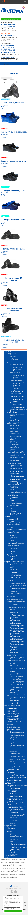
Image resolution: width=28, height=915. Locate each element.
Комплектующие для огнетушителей (12, 725)
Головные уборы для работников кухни (16, 466)
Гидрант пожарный (12, 719)
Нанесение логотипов (16, 503)
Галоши (12, 521)
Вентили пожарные (12, 716)
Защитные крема (14, 700)
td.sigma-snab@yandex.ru (7, 57)
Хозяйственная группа (10, 825)
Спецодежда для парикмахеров (14, 474)
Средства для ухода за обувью (18, 847)
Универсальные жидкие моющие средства (16, 816)
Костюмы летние (14, 427)
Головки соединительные (14, 721)
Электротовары (14, 854)
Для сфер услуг (14, 497)
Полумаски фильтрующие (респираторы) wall (17, 635)
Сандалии (13, 539)
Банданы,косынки (15, 355)
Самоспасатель (11, 772)
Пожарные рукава (12, 751)
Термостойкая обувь (12, 555)
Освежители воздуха (13, 798)
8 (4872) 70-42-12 (8, 52)
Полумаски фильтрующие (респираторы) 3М (17, 619)
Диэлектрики (10, 580)
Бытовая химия (8, 783)
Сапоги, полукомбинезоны (17, 523)
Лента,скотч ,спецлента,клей (18, 844)
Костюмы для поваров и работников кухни (16, 469)
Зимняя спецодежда (12, 412)
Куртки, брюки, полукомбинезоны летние (17, 429)
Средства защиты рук (13, 662)
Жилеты (12, 417)
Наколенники (11, 596)
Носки (11, 508)
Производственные (15, 575)
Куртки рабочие (14, 420)
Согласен (13, 911)
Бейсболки (13, 356)
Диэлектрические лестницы (17, 582)
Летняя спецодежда (12, 441)
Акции (6, 857)
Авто (11, 564)
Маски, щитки (14, 606)
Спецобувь (14, 63)
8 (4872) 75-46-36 (8, 50)
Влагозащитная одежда (16, 364)
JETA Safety (13, 663)
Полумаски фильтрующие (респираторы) (17, 616)
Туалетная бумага (15, 788)
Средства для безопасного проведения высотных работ (15, 598)
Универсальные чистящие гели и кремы (17, 819)
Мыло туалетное (14, 795)
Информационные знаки (14, 723)
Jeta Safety (12, 609)
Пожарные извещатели (13, 750)
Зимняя (12, 499)
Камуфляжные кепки (15, 358)
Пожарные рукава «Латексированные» (15, 754)
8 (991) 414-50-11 (8, 35)
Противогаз (10, 771)
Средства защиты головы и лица (16, 601)
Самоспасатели (14, 649)
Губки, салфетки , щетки (16, 838)
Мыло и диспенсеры (12, 790)
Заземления (13, 587)
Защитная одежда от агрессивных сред (15, 373)
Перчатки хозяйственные (17, 691)
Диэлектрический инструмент (18, 585)
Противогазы (13, 647)
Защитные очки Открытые (17, 659)
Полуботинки (14, 537)
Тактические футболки (13, 713)
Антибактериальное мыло (17, 697)
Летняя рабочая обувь (13, 532)
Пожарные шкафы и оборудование (16, 759)
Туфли (12, 553)
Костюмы (15, 406)
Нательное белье (12, 708)
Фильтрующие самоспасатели (18, 777)
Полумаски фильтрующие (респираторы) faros (17, 622)
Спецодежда (7, 351)
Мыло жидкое (14, 793)
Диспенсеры (13, 791)
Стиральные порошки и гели (18, 806)
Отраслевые (13, 572)
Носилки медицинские (16, 571)
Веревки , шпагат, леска (16, 836)
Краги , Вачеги (14, 665)
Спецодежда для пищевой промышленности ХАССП (17, 477)
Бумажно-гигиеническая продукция (17, 785)
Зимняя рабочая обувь (13, 524)
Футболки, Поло (14, 515)
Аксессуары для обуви (13, 518)
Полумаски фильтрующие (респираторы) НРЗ (17, 645)
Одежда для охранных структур (15, 452)
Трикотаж (9, 507)
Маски (12, 611)
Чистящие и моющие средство (15, 809)
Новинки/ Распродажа (10, 855)
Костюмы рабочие (15, 419)
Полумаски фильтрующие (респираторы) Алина (17, 638)
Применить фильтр (7, 78)
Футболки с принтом (15, 513)
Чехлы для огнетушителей (14, 780)
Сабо (11, 550)
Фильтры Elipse (14, 652)
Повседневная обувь (13, 545)
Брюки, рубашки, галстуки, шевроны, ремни (17, 454)
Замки (12, 841)
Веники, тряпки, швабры (17, 835)
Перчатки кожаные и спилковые (16, 670)
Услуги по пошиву (15, 505)
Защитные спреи (14, 702)
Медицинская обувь (12, 542)
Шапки (12, 361)
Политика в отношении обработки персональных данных (12, 907)
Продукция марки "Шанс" (17, 775)
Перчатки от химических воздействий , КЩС (17, 682)
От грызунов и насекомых (17, 846)
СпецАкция (13, 449)
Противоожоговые (15, 577)
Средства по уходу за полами (15, 807)
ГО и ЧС (12, 566)
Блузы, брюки (14, 486)
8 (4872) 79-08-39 (8, 24)
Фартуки (15, 371)
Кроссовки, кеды (14, 547)
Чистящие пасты (14, 703)
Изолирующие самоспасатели (18, 774)
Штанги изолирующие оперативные (16, 594)
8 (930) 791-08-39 (8, 27)
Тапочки (12, 551)
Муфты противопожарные (14, 729)
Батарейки (13, 833)
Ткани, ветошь (11, 828)
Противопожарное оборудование (13, 715)
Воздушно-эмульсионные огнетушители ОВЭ (17, 733)
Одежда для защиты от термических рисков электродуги (16, 393)
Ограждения (10, 827)
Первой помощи (14, 574)
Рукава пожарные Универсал (18, 758)
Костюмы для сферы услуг (17, 471)
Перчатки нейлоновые (16, 675)
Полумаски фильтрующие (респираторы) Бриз (17, 641)
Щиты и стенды (11, 782)
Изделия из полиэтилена (17, 843)
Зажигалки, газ (14, 839)
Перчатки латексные (15, 673)
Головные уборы (11, 353)
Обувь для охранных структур (15, 543)
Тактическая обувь (12, 710)
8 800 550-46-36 (7, 45)
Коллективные (14, 569)
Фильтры (12, 651)
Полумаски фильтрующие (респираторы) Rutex (17, 626)
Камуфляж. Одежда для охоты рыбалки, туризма (15, 422)
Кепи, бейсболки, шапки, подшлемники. (17, 458)
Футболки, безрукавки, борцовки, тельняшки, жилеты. (16, 438)
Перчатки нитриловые (16, 676)
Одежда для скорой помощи (18, 492)
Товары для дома (14, 849)
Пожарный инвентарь (13, 769)
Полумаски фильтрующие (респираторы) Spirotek (17, 629)
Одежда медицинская (13, 484)
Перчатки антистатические (17, 668)
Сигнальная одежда (15, 403)
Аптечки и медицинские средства (16, 563)
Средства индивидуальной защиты (14, 561)
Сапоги (12, 527)
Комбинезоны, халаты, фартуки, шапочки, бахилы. (19, 399)
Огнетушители (11, 731)
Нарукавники (13, 667)
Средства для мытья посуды (17, 814)
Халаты (15, 379)
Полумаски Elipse (14, 614)
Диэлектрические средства (17, 583)
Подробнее (4, 108)
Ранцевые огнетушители (17, 745)
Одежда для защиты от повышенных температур (17, 381)
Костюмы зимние (15, 425)
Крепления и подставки (13, 727)
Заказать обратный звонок (11, 19)
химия (9, 830)
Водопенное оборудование (14, 718)
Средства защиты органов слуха (16, 660)
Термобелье (13, 510)
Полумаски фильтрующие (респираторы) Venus (17, 632)
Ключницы (13, 761)
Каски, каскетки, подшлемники (14, 603)
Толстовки (13, 511)
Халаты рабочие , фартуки (17, 451)
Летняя (12, 500)
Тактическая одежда (12, 711)
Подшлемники (14, 359)
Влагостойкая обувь (12, 519)
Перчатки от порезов (16, 679)
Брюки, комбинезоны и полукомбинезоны (16, 443)
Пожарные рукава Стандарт (17, 756)
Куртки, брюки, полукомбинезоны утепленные (15, 433)
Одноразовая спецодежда (17, 396)
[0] (2, 1)
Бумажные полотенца (16, 787)
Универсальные (14, 579)
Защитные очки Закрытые (17, 657)
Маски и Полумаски (15, 612)
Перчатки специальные (16, 684)
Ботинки (12, 526)
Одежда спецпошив (12, 495)
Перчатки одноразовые (16, 678)
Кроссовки (13, 535)
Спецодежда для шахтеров (17, 407)
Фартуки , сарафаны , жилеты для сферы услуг (18, 480)
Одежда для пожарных (19, 390)
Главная (3, 63)
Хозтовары (10, 831)
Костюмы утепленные (16, 462)
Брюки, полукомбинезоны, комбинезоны (17, 414)
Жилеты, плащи (17, 404)
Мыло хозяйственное (16, 796)
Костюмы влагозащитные (17, 366)
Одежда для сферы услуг (14, 463)
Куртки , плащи (17, 369)
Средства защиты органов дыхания (17, 607)
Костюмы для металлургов (16, 384)
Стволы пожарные (12, 779)
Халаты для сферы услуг (16, 483)
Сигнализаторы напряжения (18, 588)
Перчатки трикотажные (16, 686)
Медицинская (14, 502)
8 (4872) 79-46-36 (8, 48)
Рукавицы (13, 692)
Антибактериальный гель (17, 699)
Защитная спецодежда (13, 363)
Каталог (8, 63)
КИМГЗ (12, 567)
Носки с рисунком (15, 491)
